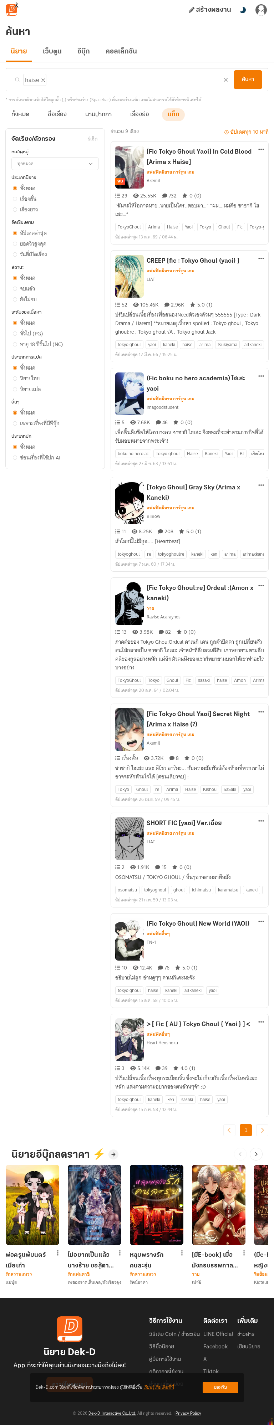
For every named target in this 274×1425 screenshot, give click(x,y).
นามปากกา (98, 115)
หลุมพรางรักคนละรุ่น (147, 1260)
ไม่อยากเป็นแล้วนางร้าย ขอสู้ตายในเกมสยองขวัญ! (90, 1260)
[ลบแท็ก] (42, 79)
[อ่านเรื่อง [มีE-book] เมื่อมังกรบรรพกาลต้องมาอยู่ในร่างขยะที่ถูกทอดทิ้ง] (218, 1205)
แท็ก (173, 115)
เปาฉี (196, 1282)
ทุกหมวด (25, 163)
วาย (150, 608)
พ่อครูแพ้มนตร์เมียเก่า (26, 1260)
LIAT (151, 279)
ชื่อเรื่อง (57, 115)
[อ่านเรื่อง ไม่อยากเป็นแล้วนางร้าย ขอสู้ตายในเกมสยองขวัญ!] (94, 1205)
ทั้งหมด (20, 115)
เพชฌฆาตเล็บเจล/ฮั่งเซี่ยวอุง (94, 1282)
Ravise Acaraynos (164, 617)
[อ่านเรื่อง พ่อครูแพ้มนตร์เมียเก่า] (32, 1205)
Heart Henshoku (162, 1043)
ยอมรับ (220, 1387)
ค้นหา (248, 79)
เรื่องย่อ (139, 115)
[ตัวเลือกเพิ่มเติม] (261, 150)
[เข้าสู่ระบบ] (261, 10)
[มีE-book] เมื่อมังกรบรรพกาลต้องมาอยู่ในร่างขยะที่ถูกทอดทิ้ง (213, 1260)
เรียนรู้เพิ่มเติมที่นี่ (158, 1387)
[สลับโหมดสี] (242, 10)
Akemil (153, 180)
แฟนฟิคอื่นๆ (158, 934)
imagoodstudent (162, 407)
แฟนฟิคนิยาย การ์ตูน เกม (170, 172)
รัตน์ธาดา (139, 1282)
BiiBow (153, 516)
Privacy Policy (188, 1413)
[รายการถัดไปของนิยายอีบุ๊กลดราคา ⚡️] (256, 1154)
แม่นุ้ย (11, 1282)
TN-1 (151, 942)
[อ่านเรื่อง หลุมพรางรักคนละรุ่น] (156, 1205)
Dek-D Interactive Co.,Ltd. (112, 1413)
